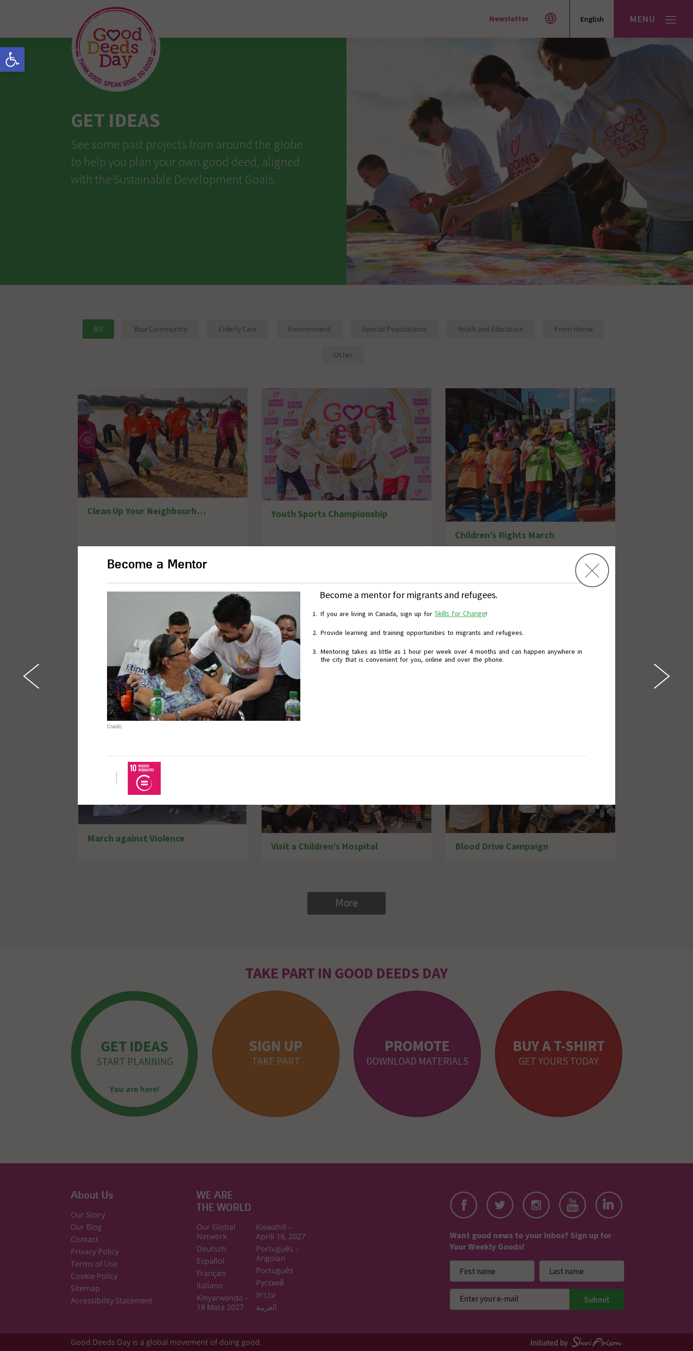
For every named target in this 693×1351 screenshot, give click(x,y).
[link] (12, 59)
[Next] (662, 676)
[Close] (592, 571)
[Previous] (31, 676)
